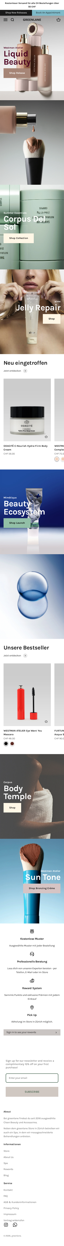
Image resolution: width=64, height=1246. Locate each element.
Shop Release (17, 72)
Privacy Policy (11, 1208)
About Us (9, 1157)
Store (6, 1150)
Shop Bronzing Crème (42, 888)
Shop (52, 318)
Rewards (8, 1169)
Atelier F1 (56, 459)
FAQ (6, 1195)
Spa (6, 1163)
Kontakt (8, 1189)
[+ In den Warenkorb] (46, 437)
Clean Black (6, 743)
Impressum (10, 1214)
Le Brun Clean (12, 743)
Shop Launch (17, 522)
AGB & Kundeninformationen (20, 1202)
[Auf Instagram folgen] (6, 1224)
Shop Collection (18, 238)
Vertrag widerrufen (14, 1220)
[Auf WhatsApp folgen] (15, 1224)
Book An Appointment (48, 12)
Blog (6, 1175)
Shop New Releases (16, 12)
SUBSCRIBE (32, 1091)
